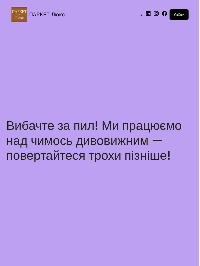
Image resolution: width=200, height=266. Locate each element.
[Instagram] (156, 15)
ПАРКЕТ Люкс (47, 14)
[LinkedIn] (148, 15)
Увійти (179, 14)
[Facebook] (164, 15)
